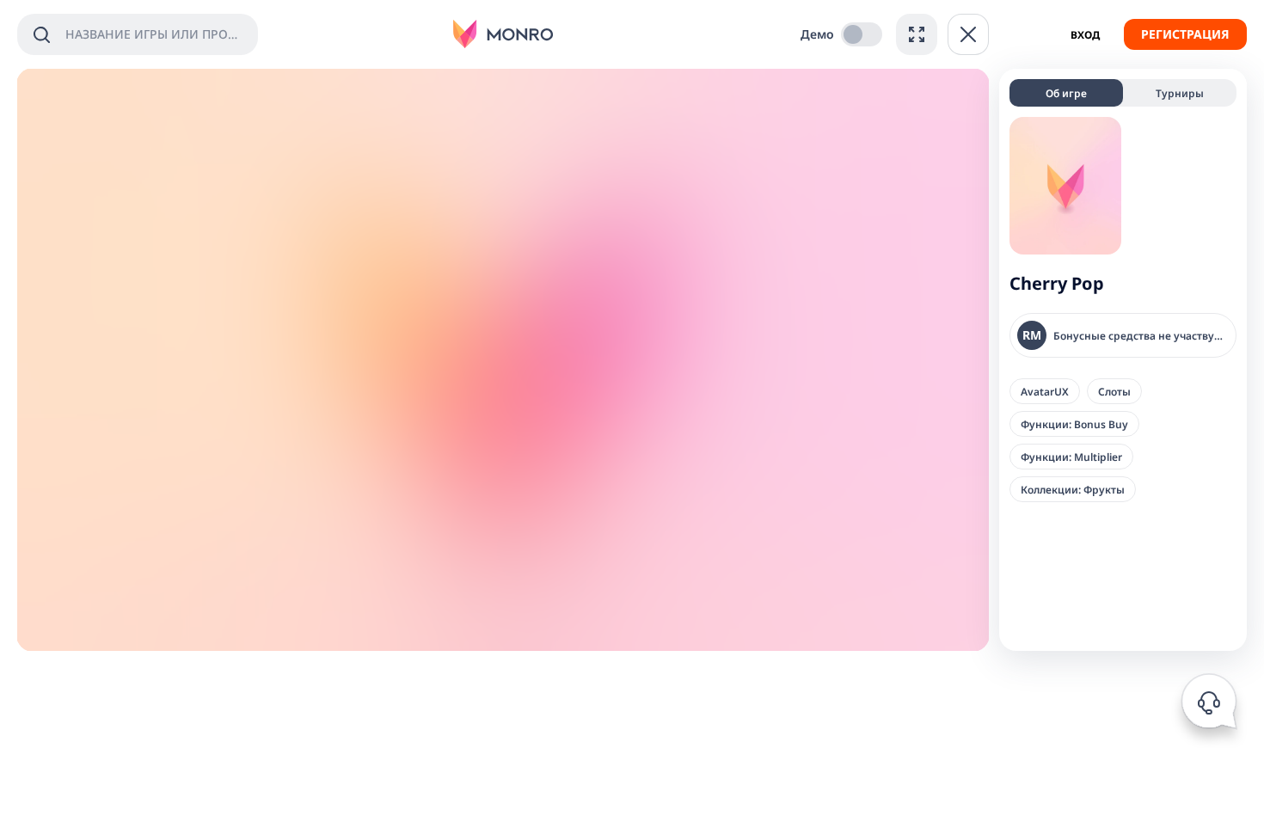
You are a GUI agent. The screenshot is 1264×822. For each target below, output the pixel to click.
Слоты (1114, 391)
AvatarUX (1045, 391)
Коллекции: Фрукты (1073, 489)
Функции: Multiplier (1071, 456)
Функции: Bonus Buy (1074, 424)
